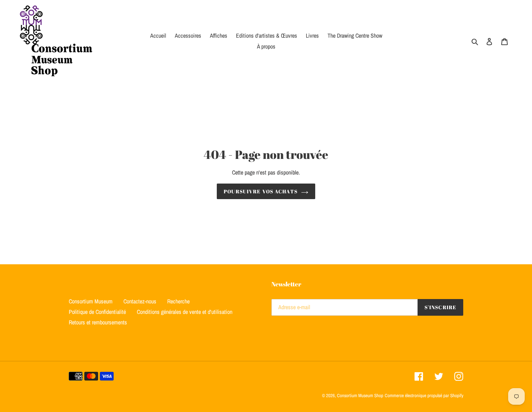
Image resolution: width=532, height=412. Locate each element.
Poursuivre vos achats (260, 191)
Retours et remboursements (98, 322)
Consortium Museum (91, 301)
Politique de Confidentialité (97, 312)
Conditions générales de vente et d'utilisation (184, 312)
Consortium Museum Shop (360, 395)
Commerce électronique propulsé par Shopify (424, 395)
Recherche (178, 301)
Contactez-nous (139, 301)
